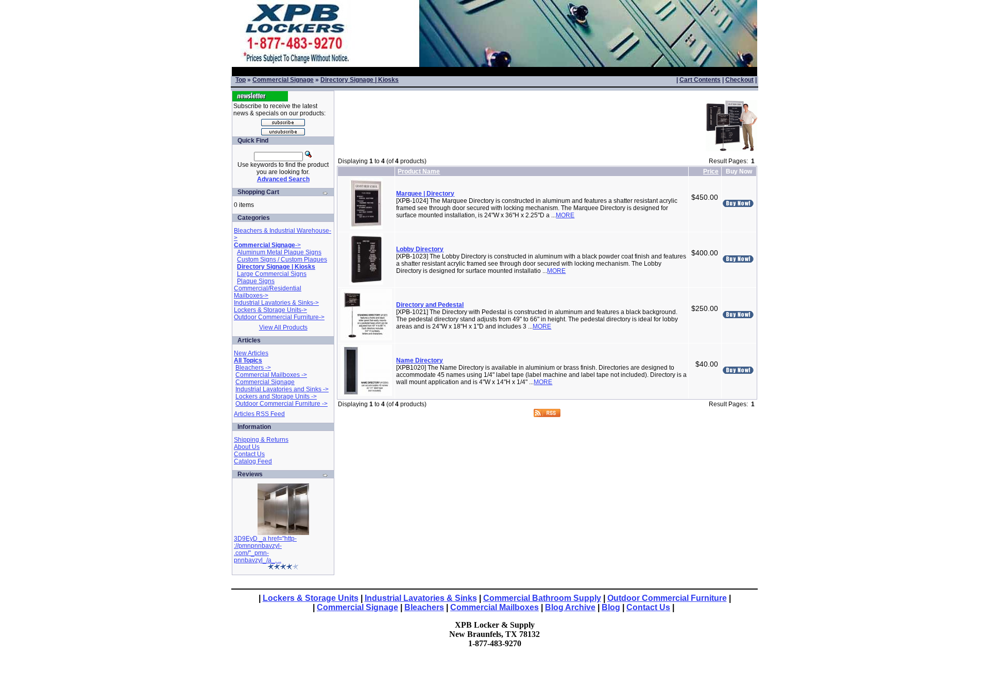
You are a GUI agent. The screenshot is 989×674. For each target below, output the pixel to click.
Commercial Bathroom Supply (542, 598)
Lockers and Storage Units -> (276, 396)
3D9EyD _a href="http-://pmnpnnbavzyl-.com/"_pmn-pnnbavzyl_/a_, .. (265, 549)
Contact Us (249, 454)
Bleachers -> (253, 367)
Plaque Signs (256, 281)
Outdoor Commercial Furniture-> (279, 317)
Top (240, 79)
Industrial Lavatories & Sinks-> (276, 302)
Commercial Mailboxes (494, 607)
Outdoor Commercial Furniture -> (281, 403)
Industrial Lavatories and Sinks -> (282, 389)
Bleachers (424, 607)
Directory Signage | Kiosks (359, 79)
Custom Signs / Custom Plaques (282, 259)
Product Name (419, 171)
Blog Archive (570, 607)
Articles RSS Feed (259, 414)
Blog (611, 607)
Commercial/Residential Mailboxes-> (267, 292)
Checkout (739, 79)
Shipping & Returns (261, 439)
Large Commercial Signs (271, 274)
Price (711, 171)
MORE (565, 215)
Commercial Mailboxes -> (271, 374)
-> (267, 245)
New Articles (251, 353)
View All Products (283, 327)
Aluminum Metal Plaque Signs (279, 252)
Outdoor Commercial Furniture (667, 598)
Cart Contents (700, 79)
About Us (247, 447)
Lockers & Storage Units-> (270, 310)
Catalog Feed (253, 461)
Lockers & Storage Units (311, 598)
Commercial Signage (283, 79)
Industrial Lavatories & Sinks (421, 598)
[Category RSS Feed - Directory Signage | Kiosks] (547, 414)
